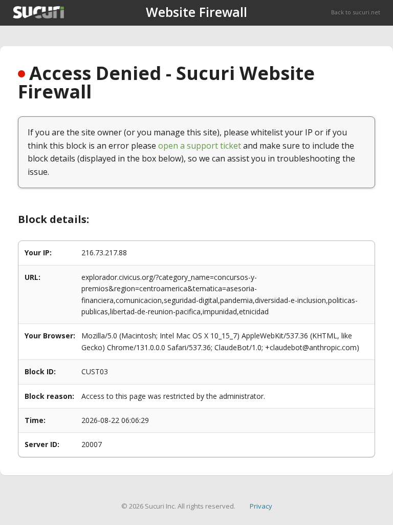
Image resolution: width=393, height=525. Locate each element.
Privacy (261, 506)
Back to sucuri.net (355, 12)
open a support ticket (199, 145)
